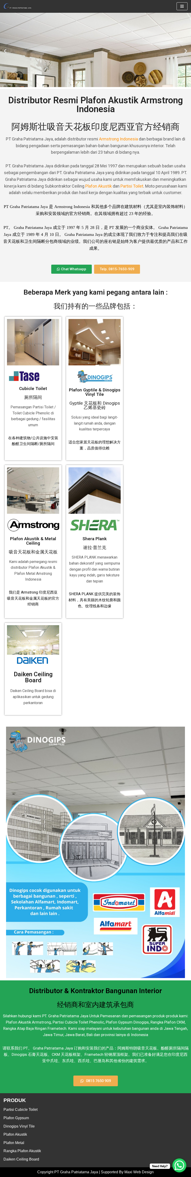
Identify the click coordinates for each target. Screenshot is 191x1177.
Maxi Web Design (139, 1172)
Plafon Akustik (98, 186)
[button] (5, 51)
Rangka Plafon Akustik (22, 1151)
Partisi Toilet (131, 186)
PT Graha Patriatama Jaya (76, 1172)
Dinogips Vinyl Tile (19, 1126)
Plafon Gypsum (16, 1118)
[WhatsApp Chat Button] (179, 1165)
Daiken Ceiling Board (33, 677)
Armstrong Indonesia (118, 139)
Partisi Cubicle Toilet (20, 1110)
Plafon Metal (13, 1143)
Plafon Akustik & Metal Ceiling (33, 545)
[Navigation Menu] (182, 6)
